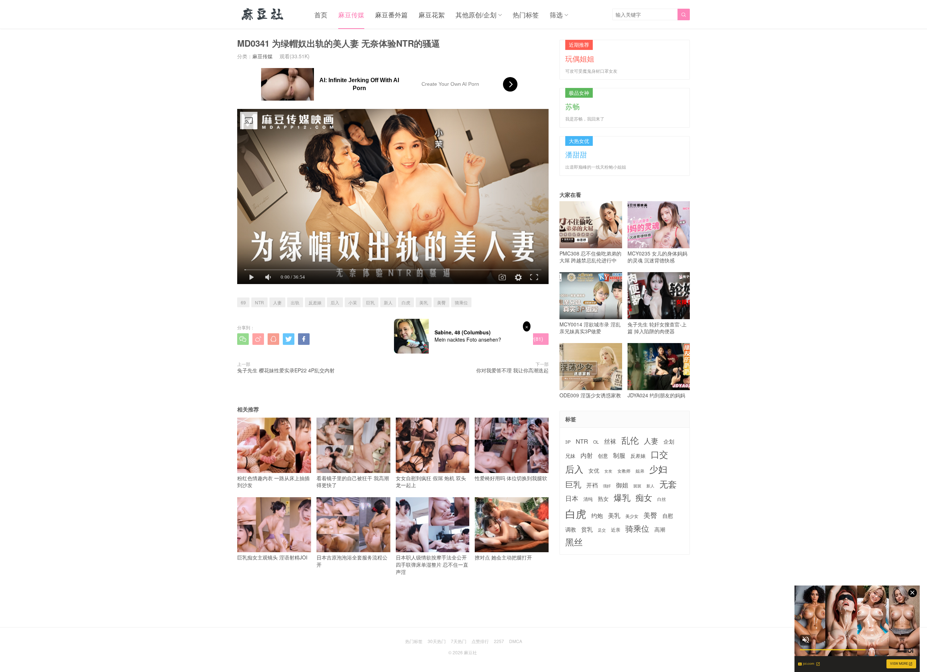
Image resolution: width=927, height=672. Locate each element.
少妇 (658, 469)
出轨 (295, 302)
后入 (335, 302)
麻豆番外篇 (391, 14)
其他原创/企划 (476, 14)
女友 (608, 471)
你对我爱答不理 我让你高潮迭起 (512, 370)
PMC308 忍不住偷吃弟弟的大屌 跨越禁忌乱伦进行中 (590, 257)
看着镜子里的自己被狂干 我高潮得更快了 (352, 481)
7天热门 (458, 641)
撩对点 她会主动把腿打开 (503, 557)
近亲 (615, 530)
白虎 (406, 302)
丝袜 (610, 441)
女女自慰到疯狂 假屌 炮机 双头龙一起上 (431, 481)
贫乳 (587, 529)
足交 (602, 530)
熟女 (603, 498)
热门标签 (526, 14)
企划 (668, 441)
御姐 (622, 485)
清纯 (588, 499)
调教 (570, 529)
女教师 (623, 471)
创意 (603, 455)
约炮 (597, 515)
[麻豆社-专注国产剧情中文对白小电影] (263, 14)
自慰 (667, 515)
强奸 (607, 486)
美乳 (423, 302)
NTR (259, 302)
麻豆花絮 (432, 14)
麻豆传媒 (351, 14)
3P (568, 442)
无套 (668, 484)
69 (243, 302)
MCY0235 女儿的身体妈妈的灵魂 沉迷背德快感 (657, 257)
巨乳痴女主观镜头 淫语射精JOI (272, 557)
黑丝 (574, 542)
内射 (586, 455)
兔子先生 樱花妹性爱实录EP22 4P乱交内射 (286, 370)
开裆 (592, 485)
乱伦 (630, 440)
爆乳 (622, 497)
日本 (571, 498)
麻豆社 (470, 652)
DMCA (515, 641)
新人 (388, 302)
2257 (499, 641)
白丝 (661, 499)
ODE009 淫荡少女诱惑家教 (590, 395)
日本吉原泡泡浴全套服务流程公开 (351, 561)
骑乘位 (461, 302)
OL (596, 442)
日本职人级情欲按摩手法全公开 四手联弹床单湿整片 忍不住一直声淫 (432, 564)
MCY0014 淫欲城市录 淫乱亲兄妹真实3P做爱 (590, 328)
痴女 (644, 497)
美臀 (441, 302)
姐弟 (640, 471)
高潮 (659, 529)
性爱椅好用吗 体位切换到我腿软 (511, 478)
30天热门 (437, 641)
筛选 (556, 14)
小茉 (352, 302)
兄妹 (570, 455)
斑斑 (637, 486)
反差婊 (315, 302)
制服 (619, 455)
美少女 (631, 516)
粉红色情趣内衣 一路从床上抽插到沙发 (273, 481)
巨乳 (370, 302)
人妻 (277, 302)
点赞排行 (480, 641)
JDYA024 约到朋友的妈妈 (656, 395)
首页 (320, 14)
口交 (659, 454)
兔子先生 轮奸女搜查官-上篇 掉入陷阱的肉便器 (657, 328)
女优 (593, 470)
